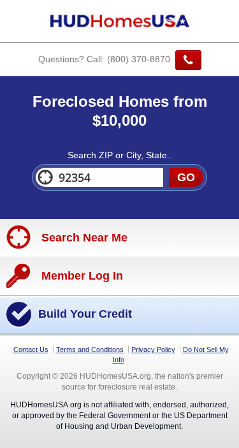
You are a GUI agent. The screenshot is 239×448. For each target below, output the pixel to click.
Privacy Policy (153, 349)
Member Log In (80, 275)
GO (186, 177)
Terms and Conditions (90, 349)
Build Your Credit (85, 314)
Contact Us (30, 349)
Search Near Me (82, 237)
